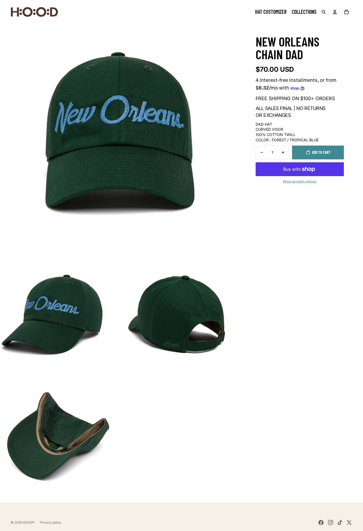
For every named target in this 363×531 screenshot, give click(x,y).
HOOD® (29, 522)
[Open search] (324, 12)
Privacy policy (50, 522)
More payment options (299, 181)
